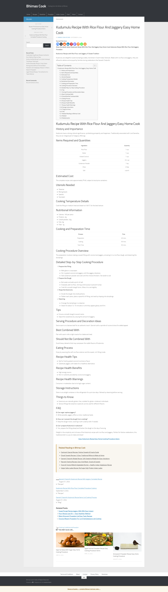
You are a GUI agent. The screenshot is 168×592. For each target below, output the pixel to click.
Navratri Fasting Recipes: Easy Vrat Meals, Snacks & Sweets (80, 462)
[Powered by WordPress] (32, 582)
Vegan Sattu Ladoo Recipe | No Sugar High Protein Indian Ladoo (81, 468)
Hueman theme (47, 582)
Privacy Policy (95, 574)
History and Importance (67, 70)
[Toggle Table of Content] (94, 65)
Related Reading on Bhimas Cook (71, 113)
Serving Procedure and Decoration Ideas (73, 92)
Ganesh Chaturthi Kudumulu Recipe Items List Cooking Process (76, 497)
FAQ (63, 111)
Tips (63, 90)
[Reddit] (64, 44)
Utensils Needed (66, 77)
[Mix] (78, 44)
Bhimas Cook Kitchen (64, 37)
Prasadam (51, 14)
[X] (61, 44)
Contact (80, 14)
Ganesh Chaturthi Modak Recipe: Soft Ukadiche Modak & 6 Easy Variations (85, 459)
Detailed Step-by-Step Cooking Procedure (73, 88)
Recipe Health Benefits (68, 103)
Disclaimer (105, 574)
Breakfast (42, 14)
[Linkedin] (67, 44)
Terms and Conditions (66, 574)
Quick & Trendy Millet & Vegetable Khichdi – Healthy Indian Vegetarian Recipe (86, 465)
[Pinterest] (71, 44)
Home (28, 14)
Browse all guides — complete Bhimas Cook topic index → (84, 589)
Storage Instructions (67, 107)
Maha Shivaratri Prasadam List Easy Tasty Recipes (75, 516)
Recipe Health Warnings (68, 105)
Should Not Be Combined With (70, 96)
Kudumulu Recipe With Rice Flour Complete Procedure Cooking (76, 488)
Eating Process (66, 98)
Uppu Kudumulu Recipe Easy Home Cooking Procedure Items (98, 439)
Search (28, 42)
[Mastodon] (74, 44)
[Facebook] (57, 44)
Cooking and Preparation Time (69, 83)
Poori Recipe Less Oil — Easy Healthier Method (74, 514)
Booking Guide (63, 527)
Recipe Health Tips (67, 101)
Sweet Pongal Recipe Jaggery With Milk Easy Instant (76, 511)
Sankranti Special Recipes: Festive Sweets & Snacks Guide (80, 452)
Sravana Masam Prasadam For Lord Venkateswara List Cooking (80, 519)
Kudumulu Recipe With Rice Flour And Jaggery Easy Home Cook (77, 68)
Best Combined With (67, 94)
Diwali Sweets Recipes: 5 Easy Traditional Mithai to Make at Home (82, 455)
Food (68, 14)
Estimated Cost (65, 75)
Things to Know (66, 109)
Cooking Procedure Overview (69, 85)
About (74, 14)
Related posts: (66, 118)
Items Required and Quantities (69, 73)
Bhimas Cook (36, 6)
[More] (85, 44)
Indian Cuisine (60, 14)
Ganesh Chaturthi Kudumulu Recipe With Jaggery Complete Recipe (80, 479)
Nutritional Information (67, 81)
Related (64, 116)
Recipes (35, 14)
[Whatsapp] (81, 44)
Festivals (70, 527)
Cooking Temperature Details (69, 79)
